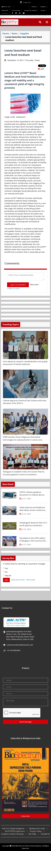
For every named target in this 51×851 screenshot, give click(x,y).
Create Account (13, 288)
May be (8, 575)
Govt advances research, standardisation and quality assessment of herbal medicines (25, 363)
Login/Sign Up (5, 13)
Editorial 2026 (21, 7)
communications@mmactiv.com (19, 645)
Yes (6, 568)
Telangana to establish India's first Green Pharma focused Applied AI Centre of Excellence (23, 473)
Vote (6, 580)
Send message (26, 722)
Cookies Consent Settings (12, 834)
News (14, 33)
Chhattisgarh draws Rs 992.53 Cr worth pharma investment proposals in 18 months (33, 524)
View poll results (18, 580)
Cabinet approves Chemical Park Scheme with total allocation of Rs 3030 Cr (24, 402)
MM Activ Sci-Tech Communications (28, 846)
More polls (30, 580)
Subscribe (43, 10)
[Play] (43, 69)
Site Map (32, 834)
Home (5, 33)
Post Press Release (16, 10)
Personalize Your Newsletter (30, 10)
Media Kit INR (5, 10)
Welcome (6, 6)
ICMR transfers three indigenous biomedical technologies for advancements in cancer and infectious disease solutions (22, 438)
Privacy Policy (36, 831)
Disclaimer (45, 834)
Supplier (24, 33)
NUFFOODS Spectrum (15, 831)
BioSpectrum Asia (37, 828)
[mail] (39, 69)
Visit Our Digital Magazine (13, 828)
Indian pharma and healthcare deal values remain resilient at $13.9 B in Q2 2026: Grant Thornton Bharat (32, 509)
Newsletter (34, 6)
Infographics (43, 6)
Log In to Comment (18, 285)
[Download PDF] (41, 69)
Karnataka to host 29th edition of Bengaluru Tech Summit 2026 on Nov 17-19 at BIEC (33, 539)
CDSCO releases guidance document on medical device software (31, 493)
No (6, 572)
